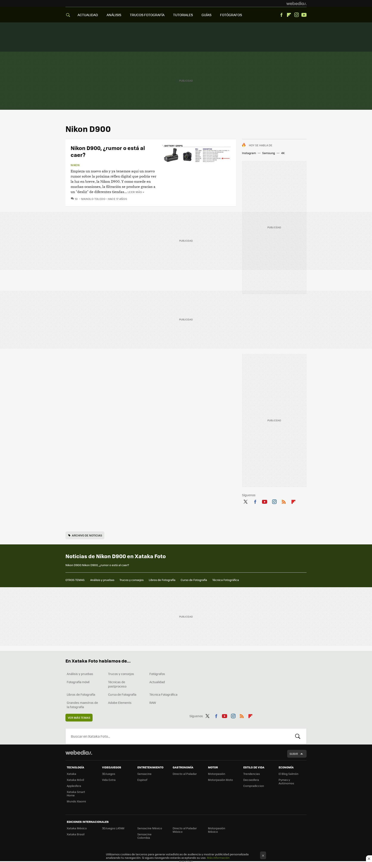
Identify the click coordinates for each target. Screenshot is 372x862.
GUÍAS (206, 14)
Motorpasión (216, 774)
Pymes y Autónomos (286, 781)
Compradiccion (253, 786)
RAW (152, 702)
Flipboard (288, 14)
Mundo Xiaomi (76, 801)
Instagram (296, 14)
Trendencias (251, 774)
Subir (294, 754)
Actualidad (157, 682)
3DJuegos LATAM (113, 828)
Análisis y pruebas (102, 580)
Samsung (268, 153)
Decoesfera (251, 780)
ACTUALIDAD (88, 14)
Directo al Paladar (185, 774)
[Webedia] (296, 3)
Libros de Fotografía (162, 580)
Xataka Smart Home (76, 793)
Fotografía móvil (78, 682)
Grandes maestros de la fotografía (82, 704)
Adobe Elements (120, 702)
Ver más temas (79, 717)
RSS (283, 500)
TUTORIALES (183, 14)
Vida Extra (109, 780)
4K (283, 153)
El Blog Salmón (288, 774)
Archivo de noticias (87, 535)
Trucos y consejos (131, 580)
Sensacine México (149, 828)
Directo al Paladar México (185, 830)
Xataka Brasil (75, 834)
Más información (218, 858)
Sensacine (144, 774)
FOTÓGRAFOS (231, 14)
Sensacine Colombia (144, 836)
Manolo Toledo (93, 199)
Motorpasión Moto (220, 780)
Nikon (75, 165)
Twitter (245, 500)
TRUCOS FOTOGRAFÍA (147, 14)
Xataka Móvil (75, 780)
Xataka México (77, 828)
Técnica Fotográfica (225, 580)
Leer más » (136, 192)
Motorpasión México (216, 830)
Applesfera (74, 786)
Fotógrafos (157, 674)
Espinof (142, 780)
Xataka (71, 774)
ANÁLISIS (114, 14)
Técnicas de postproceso (117, 684)
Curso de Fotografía (194, 580)
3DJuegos (108, 774)
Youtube (304, 14)
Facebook (281, 14)
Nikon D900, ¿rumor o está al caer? (108, 151)
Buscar (298, 736)
